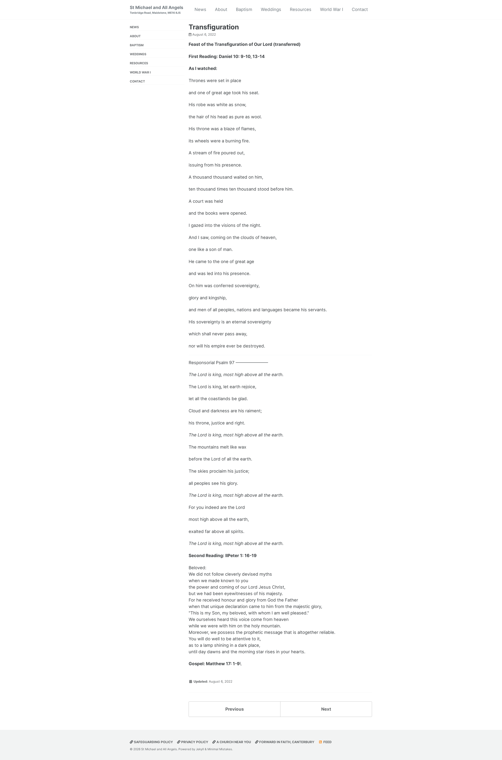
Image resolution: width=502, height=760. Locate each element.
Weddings (271, 9)
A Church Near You (233, 742)
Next (326, 709)
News (200, 9)
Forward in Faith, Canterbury (286, 742)
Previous (234, 709)
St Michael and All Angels (156, 9)
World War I (331, 9)
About (221, 9)
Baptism (244, 9)
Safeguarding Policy (153, 742)
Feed (327, 742)
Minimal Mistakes (219, 749)
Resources (300, 9)
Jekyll (200, 749)
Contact (360, 9)
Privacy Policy (194, 742)
